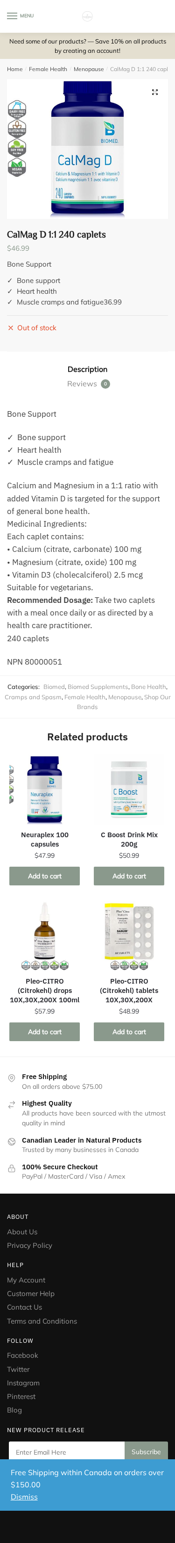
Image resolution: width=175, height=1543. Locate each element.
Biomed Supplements (98, 686)
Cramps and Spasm (33, 697)
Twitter (18, 1369)
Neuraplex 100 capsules (45, 839)
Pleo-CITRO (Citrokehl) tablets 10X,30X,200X (129, 990)
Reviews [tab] (87, 383)
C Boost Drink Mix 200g (129, 839)
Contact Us (24, 1307)
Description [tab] (87, 369)
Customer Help (31, 1293)
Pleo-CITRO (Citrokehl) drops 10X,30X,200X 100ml (44, 990)
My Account (26, 1279)
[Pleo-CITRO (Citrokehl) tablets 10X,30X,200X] (129, 936)
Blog (14, 1409)
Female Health (48, 68)
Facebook (22, 1355)
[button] (155, 92)
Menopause (89, 68)
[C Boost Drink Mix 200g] (129, 789)
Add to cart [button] (45, 876)
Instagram (23, 1382)
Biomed (54, 686)
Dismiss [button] (24, 1496)
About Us (22, 1231)
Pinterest (22, 1396)
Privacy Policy (29, 1245)
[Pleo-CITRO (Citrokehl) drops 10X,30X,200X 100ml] (44, 936)
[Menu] (12, 16)
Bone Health (148, 686)
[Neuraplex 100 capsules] (44, 789)
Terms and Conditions (42, 1321)
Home (15, 68)
